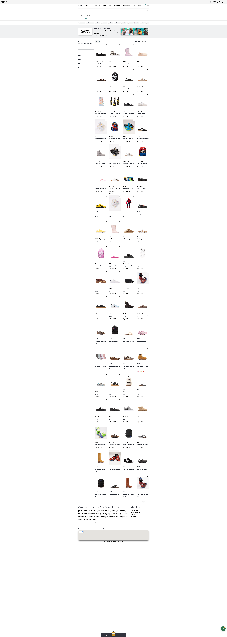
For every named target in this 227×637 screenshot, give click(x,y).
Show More (96, 33)
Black (109, 193)
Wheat (141, 371)
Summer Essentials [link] (126, 5)
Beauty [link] (104, 5)
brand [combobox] (79, 55)
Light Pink (138, 371)
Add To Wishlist (106, 45)
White (112, 193)
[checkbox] (81, 23)
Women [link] (86, 5)
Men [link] (91, 5)
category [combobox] (80, 51)
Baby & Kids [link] (97, 5)
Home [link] (110, 5)
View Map (133, 514)
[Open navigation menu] (114, 634)
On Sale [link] (80, 5)
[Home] (85, 1)
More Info (105, 35)
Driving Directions (135, 512)
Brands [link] (139, 5)
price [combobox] (79, 67)
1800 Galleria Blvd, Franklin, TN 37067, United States (93, 522)
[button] (219, 1)
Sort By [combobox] (97, 41)
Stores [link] (134, 5)
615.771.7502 (98, 35)
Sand (140, 371)
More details (134, 516)
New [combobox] (79, 47)
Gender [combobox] (80, 59)
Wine (143, 371)
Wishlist (147, 5)
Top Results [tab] (83, 19)
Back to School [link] (117, 5)
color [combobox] (79, 63)
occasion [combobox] (80, 72)
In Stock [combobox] (80, 41)
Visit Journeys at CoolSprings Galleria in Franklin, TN (114, 541)
